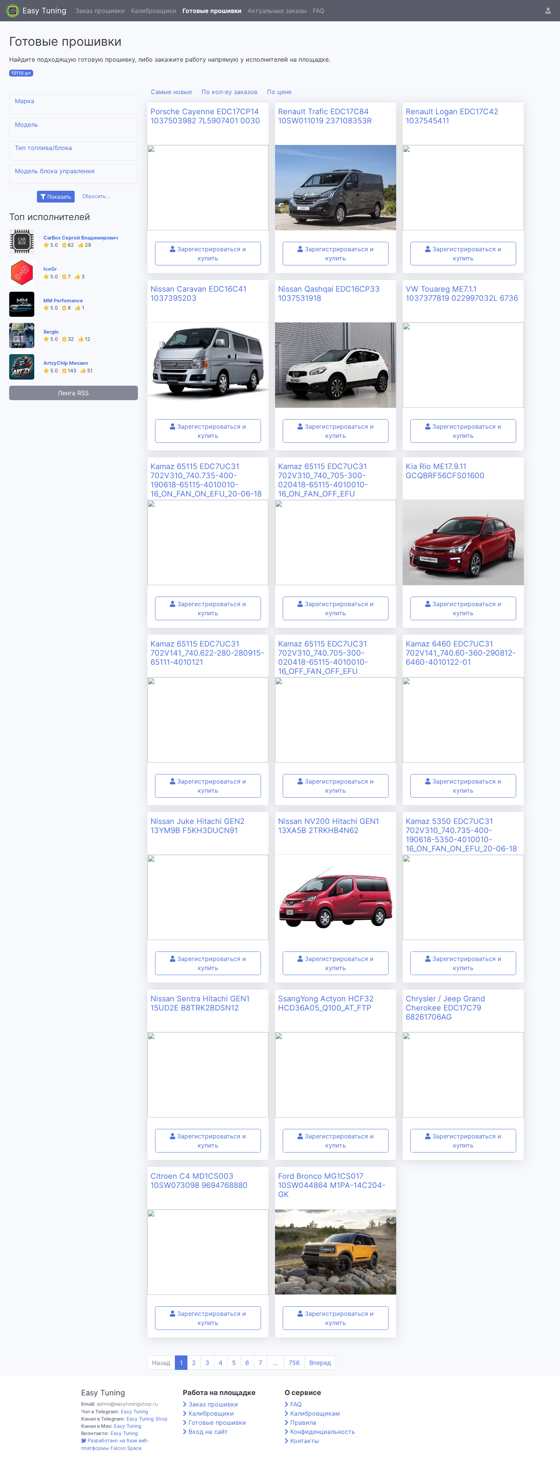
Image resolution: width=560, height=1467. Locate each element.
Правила (303, 1422)
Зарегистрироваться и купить (210, 253)
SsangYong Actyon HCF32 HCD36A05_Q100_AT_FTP (326, 1003)
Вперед (320, 1362)
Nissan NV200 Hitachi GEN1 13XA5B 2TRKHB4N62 (328, 826)
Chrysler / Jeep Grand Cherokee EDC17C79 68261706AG (445, 1008)
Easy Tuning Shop (147, 1419)
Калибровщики (153, 10)
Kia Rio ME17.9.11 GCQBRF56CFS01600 (445, 471)
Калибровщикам (315, 1413)
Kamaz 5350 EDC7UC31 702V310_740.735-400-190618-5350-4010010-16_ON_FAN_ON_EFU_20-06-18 (461, 835)
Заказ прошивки (100, 10)
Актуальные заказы (277, 10)
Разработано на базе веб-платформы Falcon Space (115, 1444)
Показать (58, 196)
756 (294, 1362)
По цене (279, 92)
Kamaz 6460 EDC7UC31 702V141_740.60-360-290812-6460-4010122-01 (461, 653)
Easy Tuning (44, 10)
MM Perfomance (63, 300)
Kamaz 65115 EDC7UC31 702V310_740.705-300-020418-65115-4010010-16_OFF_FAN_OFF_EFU (323, 657)
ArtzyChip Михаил (65, 363)
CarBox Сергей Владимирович (80, 238)
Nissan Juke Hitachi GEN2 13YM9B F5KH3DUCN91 (197, 826)
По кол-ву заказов (230, 92)
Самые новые (171, 92)
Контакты (304, 1441)
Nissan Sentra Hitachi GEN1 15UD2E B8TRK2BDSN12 (200, 1003)
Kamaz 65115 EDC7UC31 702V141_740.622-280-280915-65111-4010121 (207, 653)
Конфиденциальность (322, 1431)
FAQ (318, 10)
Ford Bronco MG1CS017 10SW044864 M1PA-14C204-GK (332, 1185)
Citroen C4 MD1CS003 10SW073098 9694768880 (199, 1181)
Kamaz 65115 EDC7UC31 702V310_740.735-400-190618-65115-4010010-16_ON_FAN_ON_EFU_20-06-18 (206, 480)
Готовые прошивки (212, 10)
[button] (548, 10)
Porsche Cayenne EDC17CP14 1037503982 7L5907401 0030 (205, 116)
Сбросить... (96, 196)
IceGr (50, 269)
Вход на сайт (208, 1431)
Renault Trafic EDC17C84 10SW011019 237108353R (325, 116)
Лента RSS (73, 393)
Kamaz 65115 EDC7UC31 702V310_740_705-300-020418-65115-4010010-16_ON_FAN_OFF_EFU (323, 480)
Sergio (51, 332)
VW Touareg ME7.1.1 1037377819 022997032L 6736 (462, 293)
